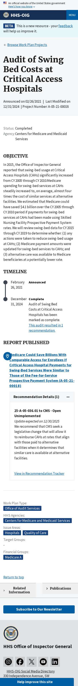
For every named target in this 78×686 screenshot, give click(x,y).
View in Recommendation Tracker (39, 473)
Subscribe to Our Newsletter (39, 609)
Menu (72, 15)
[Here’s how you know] (39, 5)
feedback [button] (65, 26)
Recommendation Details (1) (36, 397)
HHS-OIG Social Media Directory (31, 671)
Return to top (13, 577)
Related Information (19, 590)
